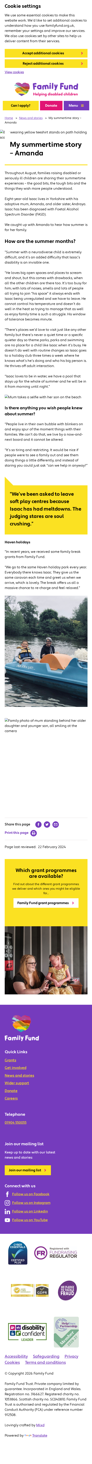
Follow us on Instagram (31, 1203)
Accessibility (16, 1356)
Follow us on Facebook (30, 1194)
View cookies (14, 72)
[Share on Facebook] (38, 824)
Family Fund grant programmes (43, 903)
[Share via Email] (55, 824)
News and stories (19, 1075)
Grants (10, 1060)
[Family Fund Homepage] (46, 90)
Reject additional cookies (43, 63)
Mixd (40, 1425)
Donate (51, 105)
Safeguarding (46, 1356)
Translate (39, 1435)
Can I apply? (20, 105)
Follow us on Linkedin (30, 1211)
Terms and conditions (45, 1362)
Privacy (71, 1356)
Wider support (17, 1083)
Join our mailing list (25, 1170)
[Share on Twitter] (47, 824)
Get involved (15, 1068)
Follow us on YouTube (30, 1220)
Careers (11, 1098)
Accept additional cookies (43, 53)
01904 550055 (16, 1122)
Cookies (12, 1362)
